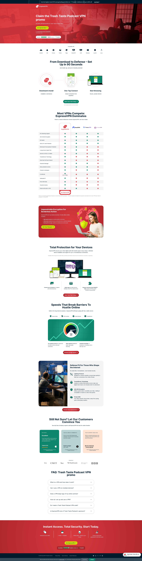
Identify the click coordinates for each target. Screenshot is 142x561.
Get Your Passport (47, 227)
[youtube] (93, 556)
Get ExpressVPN (70, 543)
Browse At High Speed (70, 352)
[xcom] (98, 556)
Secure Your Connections (70, 409)
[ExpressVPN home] (42, 6)
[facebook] (100, 556)
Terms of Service (65, 555)
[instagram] (102, 556)
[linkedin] (96, 556)
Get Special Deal (41, 27)
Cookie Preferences (73, 555)
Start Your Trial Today (70, 101)
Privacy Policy (57, 555)
